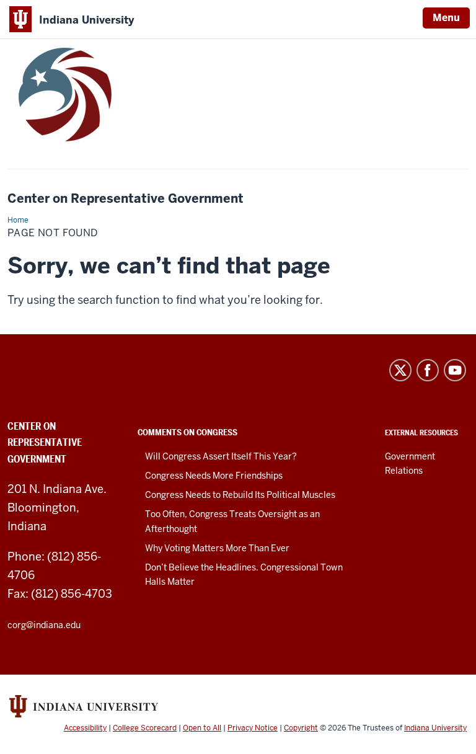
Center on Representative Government (125, 199)
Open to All (202, 728)
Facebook (427, 370)
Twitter (400, 370)
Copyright (301, 728)
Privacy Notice (252, 728)
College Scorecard (145, 728)
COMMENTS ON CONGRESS (187, 432)
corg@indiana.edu (44, 625)
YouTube (455, 370)
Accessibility (85, 728)
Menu (446, 17)
